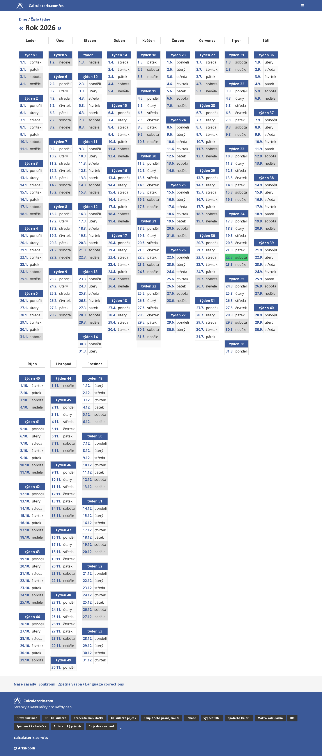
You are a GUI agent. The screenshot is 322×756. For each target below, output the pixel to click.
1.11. (55, 385)
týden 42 (32, 486)
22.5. (141, 257)
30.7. (200, 329)
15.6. (171, 192)
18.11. (56, 551)
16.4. (112, 199)
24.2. (53, 286)
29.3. (83, 322)
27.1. (24, 307)
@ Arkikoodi (24, 748)
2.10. (24, 392)
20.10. (25, 566)
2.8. (228, 69)
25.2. (53, 293)
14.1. (24, 185)
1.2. (52, 62)
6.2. (52, 112)
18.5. (141, 228)
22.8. (229, 257)
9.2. (52, 148)
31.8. (229, 351)
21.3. (83, 250)
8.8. (228, 127)
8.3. (82, 127)
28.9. (259, 315)
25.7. (200, 279)
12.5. (141, 170)
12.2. (53, 170)
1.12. (86, 385)
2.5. (140, 69)
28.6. (171, 300)
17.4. (112, 206)
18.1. (24, 213)
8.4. (111, 127)
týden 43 (32, 551)
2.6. (170, 69)
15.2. (53, 192)
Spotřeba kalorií (239, 718)
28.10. (25, 638)
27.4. (112, 307)
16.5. (141, 199)
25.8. (229, 293)
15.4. (112, 192)
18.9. (259, 213)
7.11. (55, 443)
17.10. (25, 530)
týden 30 (207, 235)
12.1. (24, 170)
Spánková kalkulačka (31, 726)
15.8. (229, 192)
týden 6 (60, 76)
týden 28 (207, 105)
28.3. (83, 315)
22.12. (87, 580)
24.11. (56, 609)
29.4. (112, 322)
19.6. (171, 221)
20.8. (229, 242)
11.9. (259, 148)
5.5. (140, 105)
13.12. (87, 486)
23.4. (112, 264)
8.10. (24, 450)
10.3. (83, 156)
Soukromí (47, 684)
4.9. (258, 83)
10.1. (24, 141)
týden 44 (32, 616)
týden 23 (178, 55)
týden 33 (236, 148)
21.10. (25, 573)
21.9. (259, 250)
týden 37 (266, 112)
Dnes (23, 19)
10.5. (141, 141)
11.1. (24, 148)
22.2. (53, 257)
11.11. (56, 486)
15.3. (83, 192)
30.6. (171, 329)
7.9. (258, 120)
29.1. (24, 322)
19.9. (259, 221)
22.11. (56, 580)
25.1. (24, 279)
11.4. (112, 148)
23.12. (87, 587)
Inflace (191, 718)
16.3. (83, 213)
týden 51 (94, 501)
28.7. (200, 315)
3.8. (228, 91)
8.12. (86, 450)
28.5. (141, 315)
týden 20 (148, 156)
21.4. (112, 250)
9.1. (23, 134)
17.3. (83, 221)
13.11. (56, 501)
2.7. (199, 69)
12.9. (259, 156)
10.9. (259, 141)
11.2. (53, 163)
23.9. (259, 264)
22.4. (112, 257)
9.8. (228, 134)
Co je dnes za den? (101, 726)
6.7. (199, 112)
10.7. (200, 141)
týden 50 (94, 436)
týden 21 (148, 221)
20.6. (171, 228)
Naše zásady (25, 684)
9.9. (258, 134)
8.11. (55, 450)
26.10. (25, 624)
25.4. (112, 279)
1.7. (199, 62)
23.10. (25, 587)
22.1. (24, 257)
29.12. (87, 645)
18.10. (25, 537)
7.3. (82, 120)
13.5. (141, 177)
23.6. (171, 264)
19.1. (24, 235)
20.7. (200, 242)
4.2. (52, 98)
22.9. (259, 257)
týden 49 (63, 660)
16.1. (24, 199)
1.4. (111, 62)
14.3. (83, 185)
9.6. (170, 134)
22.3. (83, 257)
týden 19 (148, 91)
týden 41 (32, 421)
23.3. (83, 279)
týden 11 (89, 141)
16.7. (200, 199)
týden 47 (63, 530)
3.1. (23, 76)
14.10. (25, 508)
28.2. (53, 315)
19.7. (200, 221)
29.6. (171, 322)
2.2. (52, 83)
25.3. (83, 293)
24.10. (25, 595)
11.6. (171, 148)
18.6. (171, 213)
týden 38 (266, 177)
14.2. (53, 185)
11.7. (200, 148)
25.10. (25, 602)
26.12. (87, 609)
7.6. (170, 105)
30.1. (24, 329)
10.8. (229, 156)
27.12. (87, 616)
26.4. (112, 286)
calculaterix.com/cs (31, 737)
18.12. (87, 537)
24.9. (259, 271)
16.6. (171, 199)
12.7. (200, 156)
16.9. (259, 199)
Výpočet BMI (211, 718)
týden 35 (236, 279)
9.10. (24, 457)
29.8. (229, 322)
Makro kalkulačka (270, 718)
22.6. (171, 257)
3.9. (258, 76)
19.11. (56, 559)
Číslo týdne (40, 19)
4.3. (82, 98)
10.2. (53, 156)
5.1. (23, 105)
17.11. (56, 544)
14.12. (87, 508)
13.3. (83, 177)
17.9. (259, 206)
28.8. (229, 315)
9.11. (55, 472)
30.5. (141, 329)
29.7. (200, 322)
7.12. (86, 443)
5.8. (228, 105)
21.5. (141, 250)
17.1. (24, 206)
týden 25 (178, 185)
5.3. (82, 105)
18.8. (229, 228)
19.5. (141, 235)
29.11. (56, 645)
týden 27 (178, 315)
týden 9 (60, 271)
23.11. (56, 602)
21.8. (229, 250)
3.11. (55, 414)
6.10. (24, 436)
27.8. (229, 307)
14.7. (200, 185)
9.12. (86, 457)
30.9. (259, 329)
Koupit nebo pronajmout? (161, 718)
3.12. (86, 400)
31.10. (25, 660)
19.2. (53, 235)
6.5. (140, 112)
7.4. (111, 120)
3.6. (170, 76)
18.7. (200, 213)
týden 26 (178, 250)
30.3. (83, 344)
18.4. (112, 213)
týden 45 (63, 400)
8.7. (199, 127)
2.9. (258, 69)
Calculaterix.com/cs (46, 5)
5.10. (24, 428)
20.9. (259, 228)
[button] (302, 5)
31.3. (83, 351)
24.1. (24, 271)
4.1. (23, 83)
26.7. (200, 286)
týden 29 (207, 170)
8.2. (52, 127)
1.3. (82, 62)
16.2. (53, 213)
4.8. (228, 98)
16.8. (229, 199)
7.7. (199, 120)
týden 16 (119, 170)
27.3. (83, 307)
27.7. (200, 307)
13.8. (229, 177)
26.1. (24, 300)
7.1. (23, 120)
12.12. (87, 479)
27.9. (259, 293)
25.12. (87, 602)
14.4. (112, 185)
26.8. (229, 300)
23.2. (53, 279)
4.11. (55, 421)
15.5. (141, 192)
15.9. (259, 192)
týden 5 (31, 293)
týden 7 (60, 141)
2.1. (23, 69)
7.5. (140, 120)
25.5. (141, 293)
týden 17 (119, 235)
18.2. (53, 228)
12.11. (56, 494)
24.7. (200, 271)
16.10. (25, 522)
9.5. (140, 134)
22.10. (25, 580)
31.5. (141, 336)
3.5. (140, 76)
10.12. (87, 465)
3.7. (199, 76)
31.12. (87, 660)
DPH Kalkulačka (55, 718)
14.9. (259, 185)
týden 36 (236, 344)
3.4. (111, 76)
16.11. (56, 537)
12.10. (25, 494)
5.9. (258, 91)
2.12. (86, 392)
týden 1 (31, 55)
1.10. (24, 385)
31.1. (24, 336)
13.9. (259, 163)
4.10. (24, 407)
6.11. (55, 436)
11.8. (229, 163)
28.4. (112, 315)
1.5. (140, 62)
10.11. (56, 479)
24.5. (141, 271)
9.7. (199, 134)
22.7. (200, 257)
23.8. (229, 264)
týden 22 (148, 286)
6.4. (111, 112)
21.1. (24, 250)
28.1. (24, 315)
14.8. (229, 185)
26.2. (53, 300)
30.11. (56, 667)
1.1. (23, 62)
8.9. (258, 127)
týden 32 (236, 83)
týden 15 (119, 105)
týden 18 (119, 300)
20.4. (112, 242)
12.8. (229, 170)
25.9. (259, 279)
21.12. (87, 573)
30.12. (87, 652)
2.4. (111, 69)
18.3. (83, 228)
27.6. (171, 293)
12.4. (112, 156)
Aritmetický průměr (67, 726)
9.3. (82, 148)
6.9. (258, 98)
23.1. (24, 264)
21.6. (171, 235)
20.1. (24, 242)
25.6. (171, 279)
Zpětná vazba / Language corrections (91, 684)
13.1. (24, 177)
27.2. (53, 307)
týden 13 (89, 271)
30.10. (25, 652)
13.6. (171, 163)
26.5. (141, 300)
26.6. (171, 286)
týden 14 (89, 336)
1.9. (258, 62)
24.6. (171, 271)
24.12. (87, 595)
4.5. (140, 98)
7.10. (24, 443)
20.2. (53, 242)
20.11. (56, 566)
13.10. (25, 501)
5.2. (52, 105)
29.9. (259, 322)
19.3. (83, 235)
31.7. (200, 336)
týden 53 (94, 631)
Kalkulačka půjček (123, 718)
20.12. (87, 551)
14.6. (171, 170)
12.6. (171, 156)
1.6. (170, 62)
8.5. (140, 127)
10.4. (112, 141)
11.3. (83, 163)
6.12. (86, 421)
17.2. (53, 221)
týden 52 (94, 566)
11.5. (141, 163)
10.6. (171, 141)
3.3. (82, 91)
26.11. (56, 624)
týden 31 (207, 300)
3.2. (52, 91)
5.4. (111, 91)
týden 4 (31, 228)
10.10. (25, 465)
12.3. (83, 170)
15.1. (24, 192)
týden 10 (89, 76)
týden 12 (89, 206)
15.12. (87, 515)
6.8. (228, 112)
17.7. (200, 206)
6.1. (23, 112)
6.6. (170, 98)
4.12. (86, 407)
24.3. (83, 286)
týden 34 (236, 213)
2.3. (82, 83)
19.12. (87, 544)
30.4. (112, 329)
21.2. (53, 250)
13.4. (112, 177)
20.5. (141, 242)
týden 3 (31, 163)
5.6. (170, 91)
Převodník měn (27, 718)
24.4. (112, 271)
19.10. (25, 559)
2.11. (55, 407)
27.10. (25, 631)
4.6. (170, 83)
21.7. (200, 250)
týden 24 (178, 120)
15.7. (200, 192)
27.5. (141, 307)
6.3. (82, 112)
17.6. (171, 206)
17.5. (141, 206)
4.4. (111, 83)
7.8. (228, 120)
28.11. (56, 638)
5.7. (199, 91)
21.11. (56, 573)
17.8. (229, 221)
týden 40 (266, 307)
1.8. (228, 62)
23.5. (141, 264)
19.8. (229, 235)
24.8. (229, 286)
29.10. (25, 645)
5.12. (86, 414)
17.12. (87, 530)
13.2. (53, 177)
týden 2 (31, 98)
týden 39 (266, 242)
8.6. (170, 127)
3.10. (24, 400)
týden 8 (60, 206)
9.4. (111, 134)
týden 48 (63, 595)
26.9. (259, 286)
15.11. (56, 515)
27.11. (56, 631)
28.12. (87, 638)
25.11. (56, 616)
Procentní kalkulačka (89, 718)
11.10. (25, 472)
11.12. (87, 472)
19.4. (112, 221)
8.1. (23, 127)
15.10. (25, 515)
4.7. (199, 83)
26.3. (83, 300)
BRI (292, 718)
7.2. (52, 120)
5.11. (55, 428)
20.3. (83, 242)
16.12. (87, 522)
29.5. (141, 322)
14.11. (56, 508)
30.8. (229, 329)
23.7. (200, 264)
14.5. (141, 185)
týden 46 (63, 465)
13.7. (200, 177)
